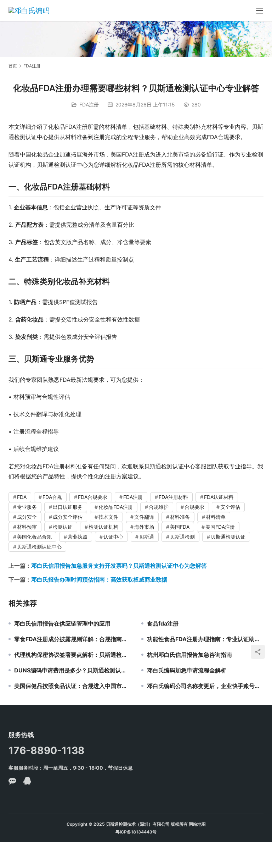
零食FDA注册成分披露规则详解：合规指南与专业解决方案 (72, 639)
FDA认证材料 (218, 497)
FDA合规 (52, 497)
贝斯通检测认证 (228, 537)
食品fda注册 (162, 623)
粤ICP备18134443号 (136, 832)
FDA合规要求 (92, 497)
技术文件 (108, 517)
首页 (12, 65)
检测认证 (63, 527)
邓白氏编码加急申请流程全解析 (186, 670)
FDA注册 (89, 104)
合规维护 (159, 507)
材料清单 (216, 517)
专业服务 (27, 507)
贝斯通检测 (182, 537)
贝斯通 (146, 537)
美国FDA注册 (220, 527)
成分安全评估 (68, 517)
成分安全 (27, 517)
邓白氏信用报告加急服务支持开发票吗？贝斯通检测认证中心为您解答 (119, 565)
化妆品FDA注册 (115, 507)
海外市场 (144, 527)
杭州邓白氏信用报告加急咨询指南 (189, 654)
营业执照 (77, 537)
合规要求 (194, 507)
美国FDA (179, 527)
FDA (22, 497)
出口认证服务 (68, 507)
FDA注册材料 (173, 497)
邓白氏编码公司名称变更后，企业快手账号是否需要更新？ (205, 686)
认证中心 (113, 537)
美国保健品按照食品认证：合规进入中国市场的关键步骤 (72, 686)
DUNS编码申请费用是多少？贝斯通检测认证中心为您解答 (72, 670)
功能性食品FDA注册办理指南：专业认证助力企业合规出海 (205, 639)
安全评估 (230, 507)
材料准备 (180, 517)
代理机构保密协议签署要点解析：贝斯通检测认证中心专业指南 (72, 654)
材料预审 (27, 527)
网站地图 (197, 824)
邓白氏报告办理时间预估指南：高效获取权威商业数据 (99, 579)
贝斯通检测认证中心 (39, 547)
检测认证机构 (103, 527)
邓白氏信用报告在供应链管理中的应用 (62, 623)
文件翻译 (144, 517)
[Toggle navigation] (259, 10)
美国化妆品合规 (34, 537)
